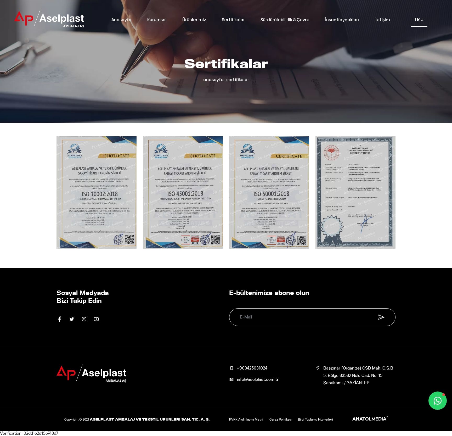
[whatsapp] (437, 401)
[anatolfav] (370, 419)
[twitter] (72, 319)
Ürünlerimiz (194, 20)
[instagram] (84, 319)
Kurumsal (157, 20)
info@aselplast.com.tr (258, 379)
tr (417, 19)
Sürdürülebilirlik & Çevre (285, 20)
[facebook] (59, 319)
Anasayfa (121, 20)
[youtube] (96, 319)
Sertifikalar (233, 20)
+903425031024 (252, 368)
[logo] (49, 20)
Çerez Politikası (280, 419)
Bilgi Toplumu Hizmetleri (315, 419)
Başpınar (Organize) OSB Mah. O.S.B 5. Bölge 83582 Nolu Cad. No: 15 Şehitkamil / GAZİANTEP (358, 375)
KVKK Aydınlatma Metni (246, 419)
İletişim (382, 20)
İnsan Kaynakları (342, 20)
